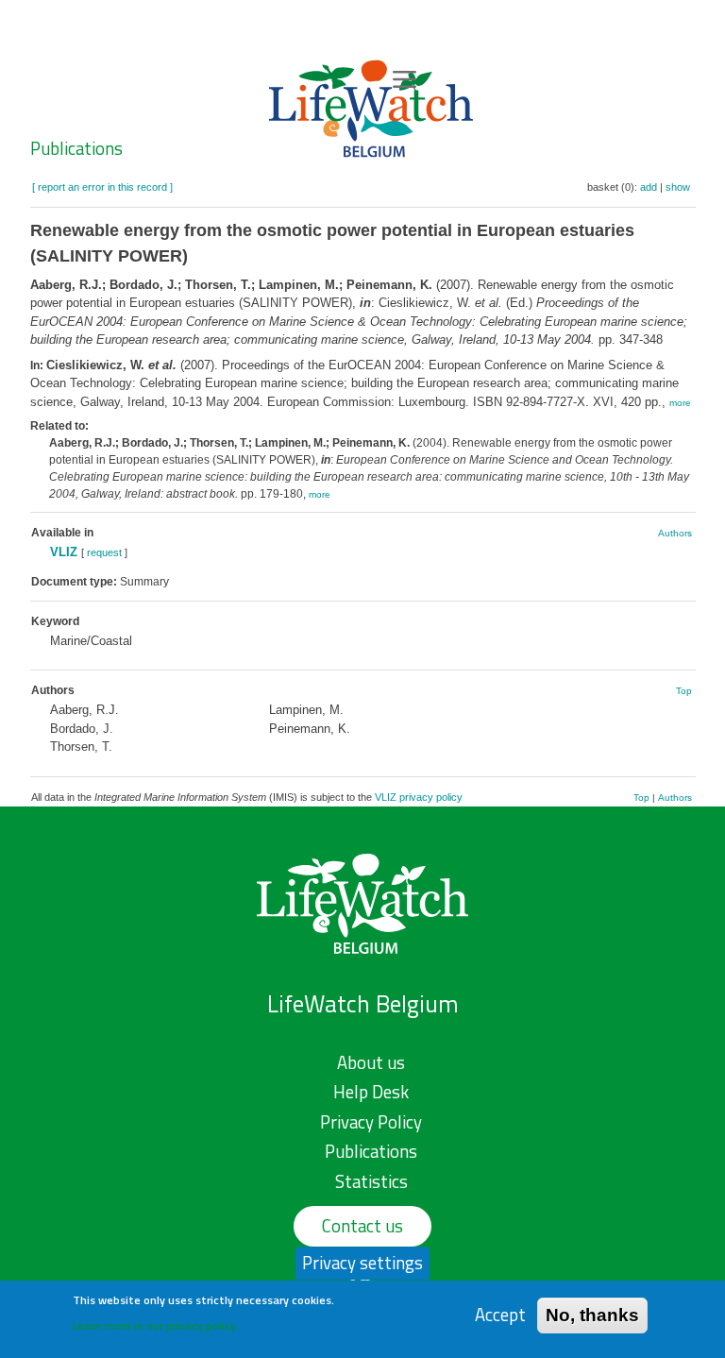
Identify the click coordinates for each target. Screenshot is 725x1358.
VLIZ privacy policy (419, 797)
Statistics (371, 1181)
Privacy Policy (371, 1122)
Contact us (362, 1226)
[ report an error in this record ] (102, 187)
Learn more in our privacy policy (154, 1325)
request (104, 552)
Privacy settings (362, 1262)
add (648, 187)
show (678, 187)
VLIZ (63, 552)
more (680, 403)
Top (684, 691)
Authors (675, 533)
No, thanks (592, 1315)
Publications (76, 148)
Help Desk (371, 1091)
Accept (500, 1315)
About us (371, 1062)
